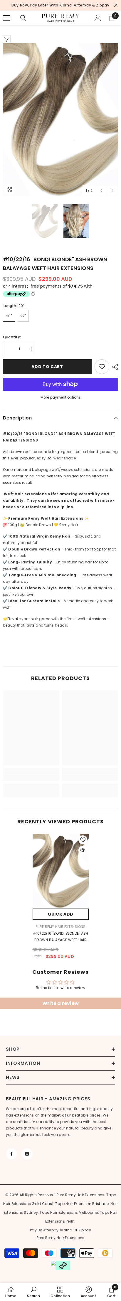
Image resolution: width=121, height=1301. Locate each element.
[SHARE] (113, 367)
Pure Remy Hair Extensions (61, 926)
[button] (101, 190)
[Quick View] (82, 850)
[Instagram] (27, 1153)
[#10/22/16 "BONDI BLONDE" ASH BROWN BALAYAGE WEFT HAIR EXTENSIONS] (61, 871)
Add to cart (47, 367)
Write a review (60, 1003)
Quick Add (60, 914)
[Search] (23, 17)
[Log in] (98, 18)
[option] (60, 119)
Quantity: (12, 337)
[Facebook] (11, 1153)
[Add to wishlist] (102, 366)
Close (116, 5)
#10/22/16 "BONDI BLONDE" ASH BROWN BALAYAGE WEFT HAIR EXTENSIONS (60, 937)
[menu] (6, 17)
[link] (31, 777)
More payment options (61, 397)
